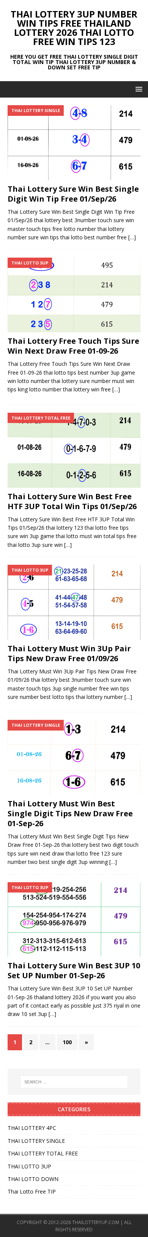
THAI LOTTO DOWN (33, 1179)
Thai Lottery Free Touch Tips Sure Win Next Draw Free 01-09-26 (73, 346)
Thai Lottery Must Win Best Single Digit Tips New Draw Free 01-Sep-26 (70, 813)
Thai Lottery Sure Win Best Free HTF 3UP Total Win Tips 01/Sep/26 (72, 501)
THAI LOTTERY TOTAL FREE (43, 1153)
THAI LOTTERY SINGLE (36, 1140)
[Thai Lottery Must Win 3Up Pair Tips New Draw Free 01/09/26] (74, 602)
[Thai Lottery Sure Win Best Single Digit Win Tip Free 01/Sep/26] (74, 142)
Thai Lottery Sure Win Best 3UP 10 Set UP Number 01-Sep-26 (74, 970)
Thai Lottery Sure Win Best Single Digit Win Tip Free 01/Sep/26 (73, 194)
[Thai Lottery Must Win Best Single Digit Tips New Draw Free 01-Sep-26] (74, 757)
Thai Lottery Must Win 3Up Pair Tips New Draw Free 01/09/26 (69, 653)
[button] (137, 89)
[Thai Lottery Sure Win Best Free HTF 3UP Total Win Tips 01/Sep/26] (74, 450)
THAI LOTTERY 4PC (32, 1127)
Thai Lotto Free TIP (32, 1191)
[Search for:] (74, 1081)
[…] (132, 237)
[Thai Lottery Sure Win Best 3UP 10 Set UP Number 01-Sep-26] (74, 919)
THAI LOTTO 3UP (29, 1166)
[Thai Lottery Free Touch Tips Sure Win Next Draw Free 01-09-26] (74, 295)
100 (67, 1042)
